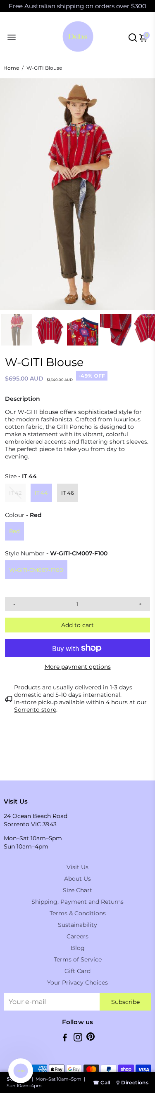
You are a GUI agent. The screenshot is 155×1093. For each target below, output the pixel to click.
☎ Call (101, 1082)
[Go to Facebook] (64, 1038)
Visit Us (77, 867)
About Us (77, 878)
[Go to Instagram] (78, 1038)
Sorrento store (35, 709)
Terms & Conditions (78, 913)
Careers (77, 936)
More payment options (78, 666)
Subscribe (125, 1002)
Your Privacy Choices (77, 982)
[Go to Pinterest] (90, 1038)
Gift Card (77, 971)
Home (11, 68)
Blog (78, 948)
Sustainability (77, 924)
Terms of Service (78, 959)
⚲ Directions (132, 1082)
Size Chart (77, 890)
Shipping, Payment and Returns (77, 901)
